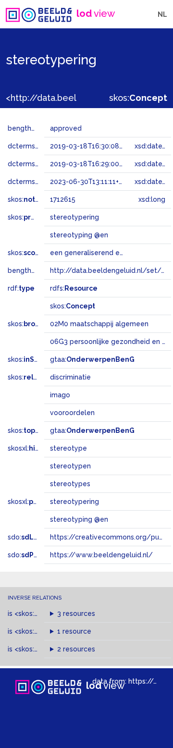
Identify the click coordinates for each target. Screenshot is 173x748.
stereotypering (74, 501)
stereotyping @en (79, 519)
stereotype (68, 448)
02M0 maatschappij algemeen (99, 324)
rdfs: (74, 288)
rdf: (21, 288)
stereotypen (70, 466)
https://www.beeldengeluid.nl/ (101, 555)
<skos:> (39, 613)
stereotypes (70, 484)
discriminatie (70, 377)
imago (60, 395)
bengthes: (35, 128)
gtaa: (92, 359)
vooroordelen (72, 413)
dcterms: (38, 181)
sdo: (32, 537)
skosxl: (41, 448)
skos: (138, 98)
